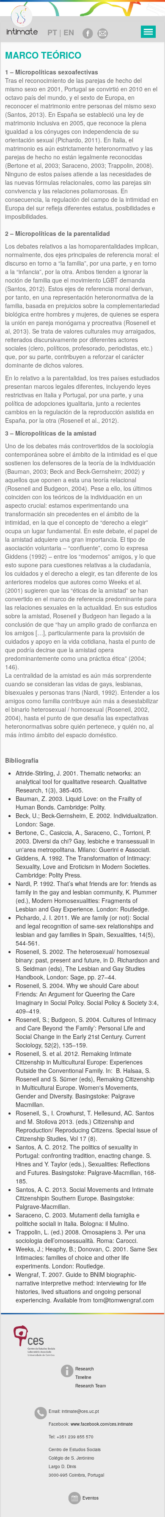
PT (52, 32)
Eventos (90, 1498)
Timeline (83, 1377)
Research (84, 1369)
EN (68, 32)
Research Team (90, 1386)
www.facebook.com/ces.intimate (102, 1424)
